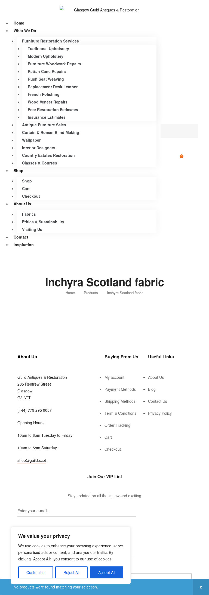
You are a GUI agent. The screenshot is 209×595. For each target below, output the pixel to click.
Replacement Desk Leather (53, 86)
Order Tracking (117, 425)
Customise (35, 572)
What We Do (25, 30)
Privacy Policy (160, 413)
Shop (18, 170)
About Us (22, 203)
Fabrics (29, 214)
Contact (21, 237)
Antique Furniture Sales (44, 124)
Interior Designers (38, 147)
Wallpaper (31, 140)
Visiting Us (32, 229)
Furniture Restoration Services (50, 41)
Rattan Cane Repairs (47, 71)
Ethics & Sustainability (43, 221)
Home (19, 23)
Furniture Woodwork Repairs (54, 63)
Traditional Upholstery (48, 48)
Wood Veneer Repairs (47, 102)
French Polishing (44, 94)
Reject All (71, 572)
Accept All (106, 572)
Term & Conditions (120, 413)
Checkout (31, 196)
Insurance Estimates (47, 117)
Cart (26, 188)
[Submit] (35, 523)
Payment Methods (120, 389)
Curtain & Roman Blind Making (50, 132)
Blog (152, 389)
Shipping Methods (120, 401)
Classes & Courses (39, 163)
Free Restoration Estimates (53, 109)
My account (114, 377)
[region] (71, 555)
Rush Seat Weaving (46, 79)
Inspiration (24, 244)
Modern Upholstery (45, 56)
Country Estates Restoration (48, 155)
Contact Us (157, 401)
